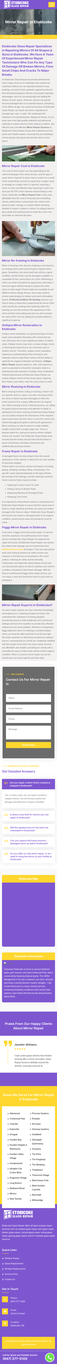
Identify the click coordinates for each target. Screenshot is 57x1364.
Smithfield (36, 1134)
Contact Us (10, 1279)
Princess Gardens (40, 1113)
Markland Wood (17, 1188)
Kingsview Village (18, 1178)
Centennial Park (17, 1119)
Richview (36, 1124)
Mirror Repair (16, 37)
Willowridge (37, 1200)
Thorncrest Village (40, 1175)
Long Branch (16, 1183)
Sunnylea (36, 1149)
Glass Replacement (14, 1263)
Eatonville (14, 1129)
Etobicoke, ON (17, 1325)
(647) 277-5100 (18, 1301)
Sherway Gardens (40, 1129)
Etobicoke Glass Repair (36, 1341)
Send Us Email (18, 1313)
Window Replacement (15, 1269)
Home (5, 37)
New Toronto (16, 1199)
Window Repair (12, 1258)
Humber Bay (15, 1140)
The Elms (36, 1154)
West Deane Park (40, 1180)
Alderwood (15, 1113)
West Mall (36, 1195)
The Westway (38, 1165)
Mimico (13, 1193)
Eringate (14, 1134)
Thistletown (37, 1170)
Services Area (11, 1274)
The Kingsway (38, 1159)
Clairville (14, 1124)
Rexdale (36, 1119)
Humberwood (16, 1163)
